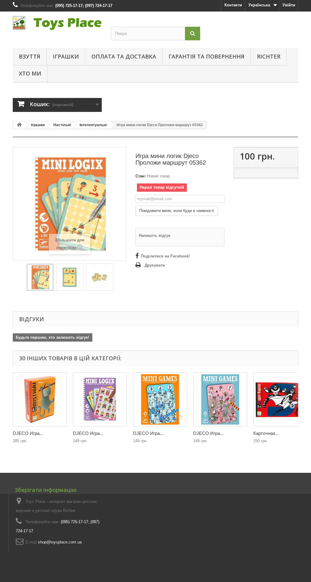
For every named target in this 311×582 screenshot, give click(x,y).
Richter (268, 56)
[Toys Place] (57, 23)
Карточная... (266, 433)
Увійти (288, 5)
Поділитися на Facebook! (165, 256)
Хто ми (30, 73)
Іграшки (66, 56)
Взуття (29, 56)
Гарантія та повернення (206, 56)
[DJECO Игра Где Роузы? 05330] (220, 399)
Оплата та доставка (123, 56)
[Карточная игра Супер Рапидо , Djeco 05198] (280, 399)
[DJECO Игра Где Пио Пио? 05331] (160, 399)
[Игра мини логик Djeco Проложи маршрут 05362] (40, 277)
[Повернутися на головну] (19, 125)
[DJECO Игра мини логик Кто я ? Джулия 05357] (100, 399)
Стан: (140, 176)
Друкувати (155, 265)
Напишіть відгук (154, 235)
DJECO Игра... (28, 433)
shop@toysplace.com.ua (60, 542)
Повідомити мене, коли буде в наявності (176, 210)
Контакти (233, 5)
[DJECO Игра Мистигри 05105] (40, 399)
